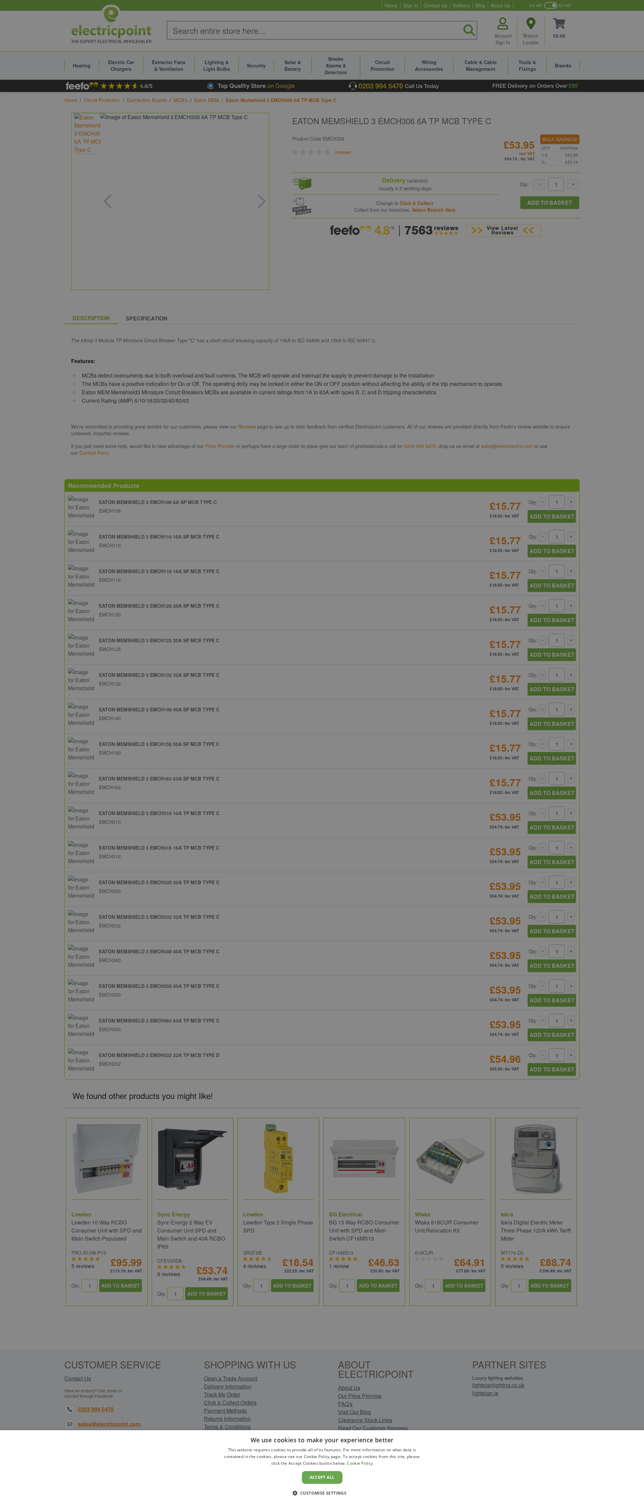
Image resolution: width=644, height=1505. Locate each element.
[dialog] (322, 1467)
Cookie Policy (360, 1463)
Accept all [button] (322, 1477)
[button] (322, 1493)
